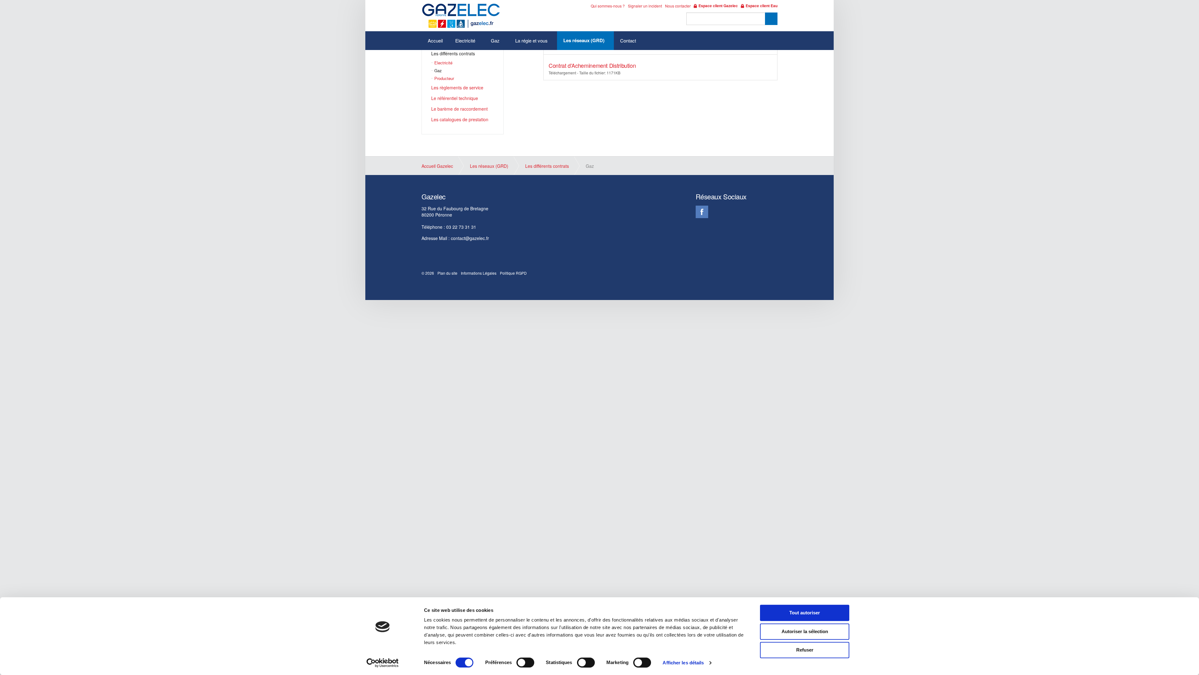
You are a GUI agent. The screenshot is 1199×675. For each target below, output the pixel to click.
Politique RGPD (513, 273)
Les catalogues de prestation (459, 119)
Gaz (495, 40)
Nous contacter (678, 5)
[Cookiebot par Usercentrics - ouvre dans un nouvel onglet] (382, 663)
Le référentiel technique (454, 98)
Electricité (465, 40)
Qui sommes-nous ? (608, 5)
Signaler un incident (645, 5)
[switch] (525, 663)
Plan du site (447, 273)
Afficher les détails (683, 662)
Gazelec (461, 15)
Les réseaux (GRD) (583, 40)
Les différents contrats (453, 53)
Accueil (435, 40)
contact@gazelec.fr (470, 238)
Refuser (804, 649)
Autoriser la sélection (805, 631)
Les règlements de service (457, 87)
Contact (628, 40)
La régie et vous (531, 40)
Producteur (444, 78)
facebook (702, 212)
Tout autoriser (804, 612)
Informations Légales (478, 273)
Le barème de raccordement (459, 109)
